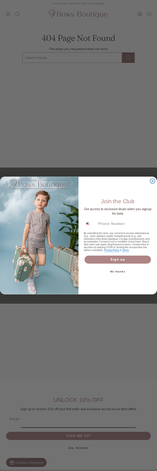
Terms (125, 250)
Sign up (117, 259)
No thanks (118, 271)
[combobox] (90, 224)
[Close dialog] (152, 181)
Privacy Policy (111, 250)
